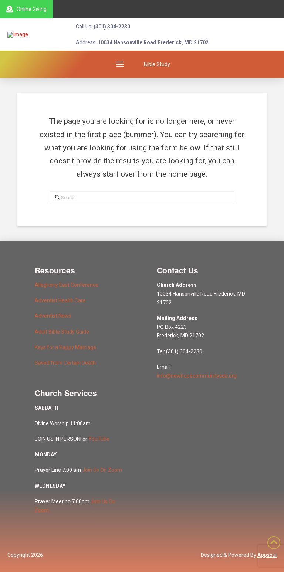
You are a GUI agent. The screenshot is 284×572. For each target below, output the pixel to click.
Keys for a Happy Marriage (65, 347)
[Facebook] (275, 9)
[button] (120, 64)
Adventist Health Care (60, 300)
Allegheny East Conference (66, 285)
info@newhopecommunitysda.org (197, 376)
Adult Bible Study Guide (62, 332)
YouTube (98, 439)
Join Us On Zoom (102, 470)
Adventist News (53, 316)
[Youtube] (242, 9)
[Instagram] (259, 9)
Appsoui (267, 555)
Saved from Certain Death (65, 363)
